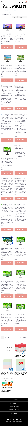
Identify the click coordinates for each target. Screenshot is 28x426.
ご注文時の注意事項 (14, 399)
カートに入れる (7, 47)
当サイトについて (14, 403)
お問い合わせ (14, 413)
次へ (20, 337)
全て (1, 10)
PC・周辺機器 (5, 10)
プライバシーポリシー (14, 406)
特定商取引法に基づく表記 (14, 409)
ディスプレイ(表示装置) (13, 10)
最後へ (24, 337)
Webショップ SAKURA (14, 419)
